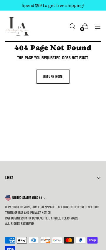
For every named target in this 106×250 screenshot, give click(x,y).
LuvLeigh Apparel (44, 207)
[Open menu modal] (98, 26)
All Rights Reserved (19, 223)
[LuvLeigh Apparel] (18, 26)
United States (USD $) (27, 198)
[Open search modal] (72, 26)
